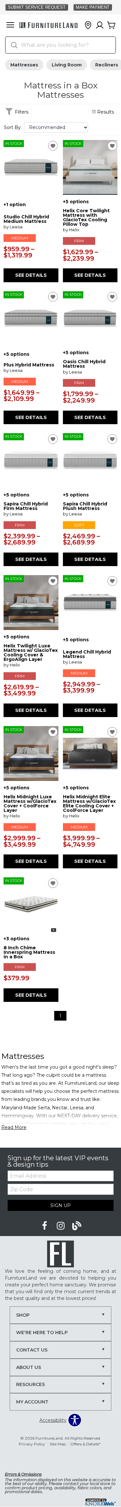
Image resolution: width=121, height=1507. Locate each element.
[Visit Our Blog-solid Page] (77, 1226)
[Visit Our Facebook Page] (45, 1226)
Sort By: (13, 127)
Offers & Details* (85, 1444)
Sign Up (60, 1205)
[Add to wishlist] (53, 146)
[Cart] (111, 25)
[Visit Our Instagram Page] (61, 1226)
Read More (13, 1127)
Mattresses (24, 65)
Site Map (58, 1444)
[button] (10, 25)
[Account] (99, 25)
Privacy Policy (32, 1444)
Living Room (67, 65)
